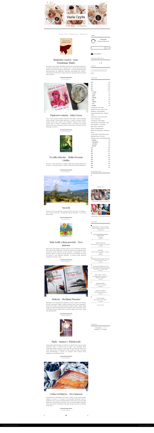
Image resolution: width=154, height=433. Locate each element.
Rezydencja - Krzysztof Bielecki (98, 111)
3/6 (98, 70)
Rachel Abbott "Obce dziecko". (100, 299)
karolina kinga (100, 283)
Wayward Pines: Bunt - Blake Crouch (99, 109)
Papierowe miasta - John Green (66, 115)
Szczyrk (66, 207)
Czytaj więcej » (66, 79)
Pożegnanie (100, 237)
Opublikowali (84, 34)
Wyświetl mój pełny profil (103, 41)
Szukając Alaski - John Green (97, 107)
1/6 (92, 70)
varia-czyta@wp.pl (97, 54)
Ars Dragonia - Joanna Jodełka (97, 120)
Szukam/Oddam (73, 34)
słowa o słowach (100, 290)
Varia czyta (50, 3)
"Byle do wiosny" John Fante (100, 292)
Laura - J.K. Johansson (96, 118)
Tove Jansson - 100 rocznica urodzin (99, 116)
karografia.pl (148, 425)
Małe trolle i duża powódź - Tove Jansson (66, 244)
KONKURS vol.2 (100, 187)
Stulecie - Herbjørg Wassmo (66, 299)
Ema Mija (100, 250)
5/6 (105, 70)
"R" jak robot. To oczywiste (100, 284)
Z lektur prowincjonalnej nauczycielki (100, 235)
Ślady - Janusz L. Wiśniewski (66, 341)
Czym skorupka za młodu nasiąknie (100, 201)
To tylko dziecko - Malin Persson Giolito (66, 159)
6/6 (92, 73)
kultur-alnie (100, 298)
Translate (104, 329)
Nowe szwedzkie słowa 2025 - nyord (100, 228)
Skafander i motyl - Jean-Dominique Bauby (66, 61)
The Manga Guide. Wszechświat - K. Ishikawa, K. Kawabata (100, 277)
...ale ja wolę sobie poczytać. (100, 266)
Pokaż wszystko (100, 305)
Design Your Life (100, 243)
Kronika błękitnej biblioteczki (100, 259)
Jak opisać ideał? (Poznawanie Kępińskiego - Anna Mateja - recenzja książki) (100, 268)
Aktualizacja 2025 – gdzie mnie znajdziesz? (100, 244)
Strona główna (63, 34)
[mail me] (92, 54)
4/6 (102, 70)
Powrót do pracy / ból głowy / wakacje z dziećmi (100, 252)
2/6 (95, 70)
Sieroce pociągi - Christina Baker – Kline (100, 122)
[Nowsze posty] (44, 415)
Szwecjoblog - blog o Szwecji (100, 227)
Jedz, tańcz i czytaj (100, 275)
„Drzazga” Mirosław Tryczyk (100, 260)
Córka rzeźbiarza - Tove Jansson (66, 393)
